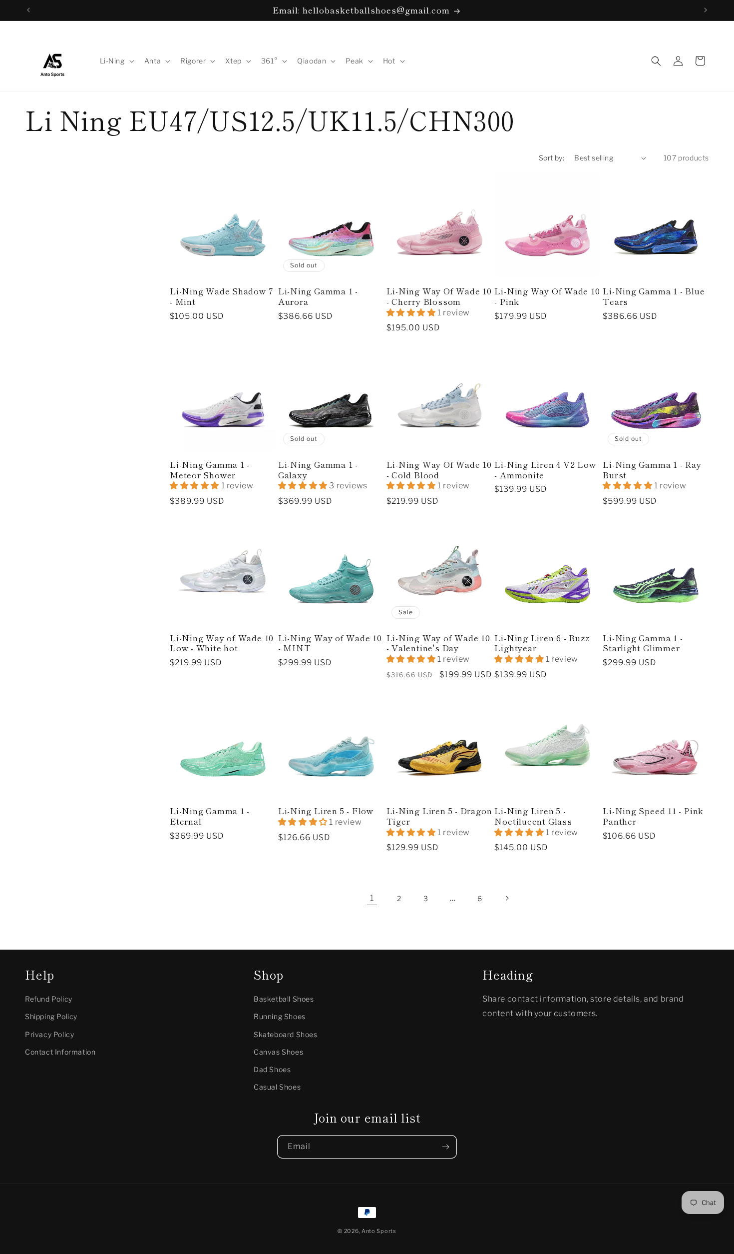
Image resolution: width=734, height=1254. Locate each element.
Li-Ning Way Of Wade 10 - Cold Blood (439, 469)
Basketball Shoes (284, 999)
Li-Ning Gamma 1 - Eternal (210, 816)
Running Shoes (280, 1016)
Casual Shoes (277, 1087)
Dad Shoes (272, 1069)
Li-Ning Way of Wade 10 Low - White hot (222, 643)
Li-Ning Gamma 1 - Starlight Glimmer (643, 643)
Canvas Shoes (278, 1051)
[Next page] (507, 898)
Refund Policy (48, 999)
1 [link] (372, 898)
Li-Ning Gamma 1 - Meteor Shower (210, 469)
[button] (116, 60)
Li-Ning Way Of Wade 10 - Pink (547, 296)
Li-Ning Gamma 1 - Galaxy (318, 469)
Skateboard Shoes (286, 1034)
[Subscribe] (445, 1147)
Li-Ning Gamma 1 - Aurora (318, 296)
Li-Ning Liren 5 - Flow (325, 811)
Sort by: (551, 157)
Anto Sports (379, 1231)
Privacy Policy (49, 1034)
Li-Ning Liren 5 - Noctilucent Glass (533, 816)
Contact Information (60, 1051)
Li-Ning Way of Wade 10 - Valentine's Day (438, 643)
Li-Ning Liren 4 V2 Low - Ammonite (545, 469)
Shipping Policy (51, 1016)
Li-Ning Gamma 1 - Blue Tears (654, 296)
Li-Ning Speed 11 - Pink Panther (653, 816)
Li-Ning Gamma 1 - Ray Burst (652, 469)
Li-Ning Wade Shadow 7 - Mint (221, 296)
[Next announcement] (706, 9)
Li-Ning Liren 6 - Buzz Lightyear (541, 643)
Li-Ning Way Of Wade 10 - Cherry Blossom (439, 296)
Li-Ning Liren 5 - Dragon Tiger (439, 816)
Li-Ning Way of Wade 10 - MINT (330, 643)
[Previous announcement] (28, 9)
